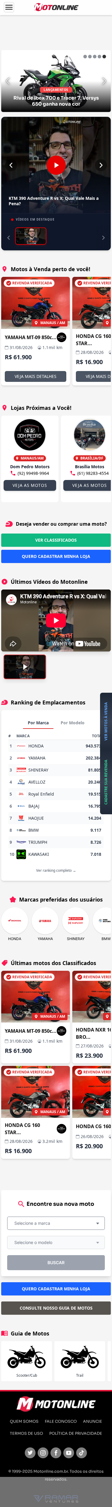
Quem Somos (24, 1421)
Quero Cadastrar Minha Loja (56, 556)
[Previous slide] (7, 81)
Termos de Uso (26, 1433)
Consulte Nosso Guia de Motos (56, 1308)
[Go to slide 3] (94, 56)
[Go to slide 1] (85, 56)
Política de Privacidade (75, 1433)
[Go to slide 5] (104, 56)
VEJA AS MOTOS (30, 485)
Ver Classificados (56, 540)
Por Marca (38, 723)
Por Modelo (73, 723)
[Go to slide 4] (99, 56)
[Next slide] (104, 81)
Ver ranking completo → (56, 870)
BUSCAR (56, 1262)
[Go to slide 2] (90, 56)
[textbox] (34, 1223)
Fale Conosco (61, 1421)
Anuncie (92, 1421)
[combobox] (56, 1223)
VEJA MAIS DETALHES (35, 376)
